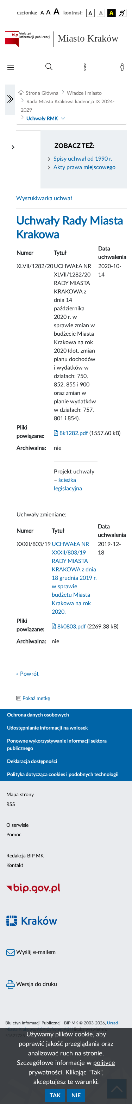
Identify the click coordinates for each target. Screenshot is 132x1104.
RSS (10, 804)
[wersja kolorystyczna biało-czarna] (101, 13)
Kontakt (14, 865)
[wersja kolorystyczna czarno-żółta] (111, 13)
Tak (55, 1095)
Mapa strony (20, 794)
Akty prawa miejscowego (84, 167)
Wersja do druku (36, 984)
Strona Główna (42, 93)
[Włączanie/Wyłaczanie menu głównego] (10, 68)
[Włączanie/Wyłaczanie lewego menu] (10, 100)
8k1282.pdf (73, 433)
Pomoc (13, 834)
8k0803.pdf (71, 626)
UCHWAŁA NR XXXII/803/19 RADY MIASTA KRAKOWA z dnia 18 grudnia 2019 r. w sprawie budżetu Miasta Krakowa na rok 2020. (74, 578)
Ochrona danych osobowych (38, 715)
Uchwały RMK (42, 118)
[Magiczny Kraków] (66, 925)
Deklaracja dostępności (32, 761)
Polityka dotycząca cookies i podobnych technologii (63, 774)
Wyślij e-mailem (35, 952)
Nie (76, 1095)
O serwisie (17, 825)
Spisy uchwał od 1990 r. (83, 159)
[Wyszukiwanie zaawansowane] (48, 66)
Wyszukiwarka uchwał (44, 198)
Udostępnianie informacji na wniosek (47, 728)
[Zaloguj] (123, 68)
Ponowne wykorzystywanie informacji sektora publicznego (57, 745)
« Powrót (27, 674)
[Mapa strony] (86, 68)
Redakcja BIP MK (25, 856)
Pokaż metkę (36, 698)
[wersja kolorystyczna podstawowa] (90, 13)
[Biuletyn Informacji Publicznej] (66, 892)
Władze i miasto (84, 93)
